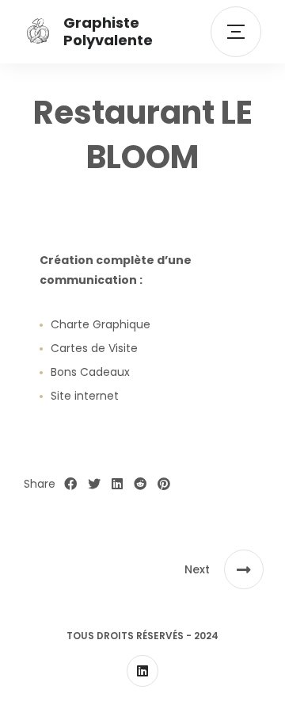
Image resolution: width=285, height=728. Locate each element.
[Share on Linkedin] (117, 484)
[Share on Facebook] (70, 484)
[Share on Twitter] (94, 484)
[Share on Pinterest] (164, 484)
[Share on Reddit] (140, 484)
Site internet (85, 396)
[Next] (244, 569)
